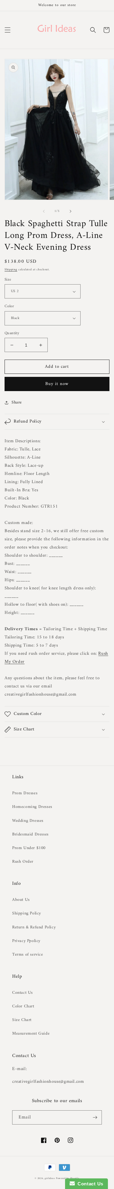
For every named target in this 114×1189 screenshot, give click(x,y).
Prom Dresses (24, 793)
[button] (7, 30)
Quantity (12, 333)
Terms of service (27, 954)
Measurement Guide (31, 1033)
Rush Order (22, 861)
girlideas (50, 1178)
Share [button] (17, 402)
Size (8, 280)
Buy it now (57, 384)
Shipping (11, 269)
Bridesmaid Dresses (30, 834)
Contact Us (22, 992)
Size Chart (22, 1020)
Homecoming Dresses (32, 807)
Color (9, 306)
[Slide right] (70, 211)
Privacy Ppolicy (26, 941)
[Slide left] (43, 211)
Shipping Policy (26, 913)
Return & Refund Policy (34, 927)
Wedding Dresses (27, 821)
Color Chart (23, 1006)
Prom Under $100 (29, 848)
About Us (21, 900)
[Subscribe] (95, 1117)
